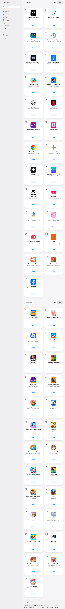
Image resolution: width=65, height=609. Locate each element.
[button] (11, 11)
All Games (28, 302)
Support (56, 607)
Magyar (31, 602)
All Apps (27, 2)
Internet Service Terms (29, 607)
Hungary (26, 602)
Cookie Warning (49, 607)
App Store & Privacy (40, 607)
